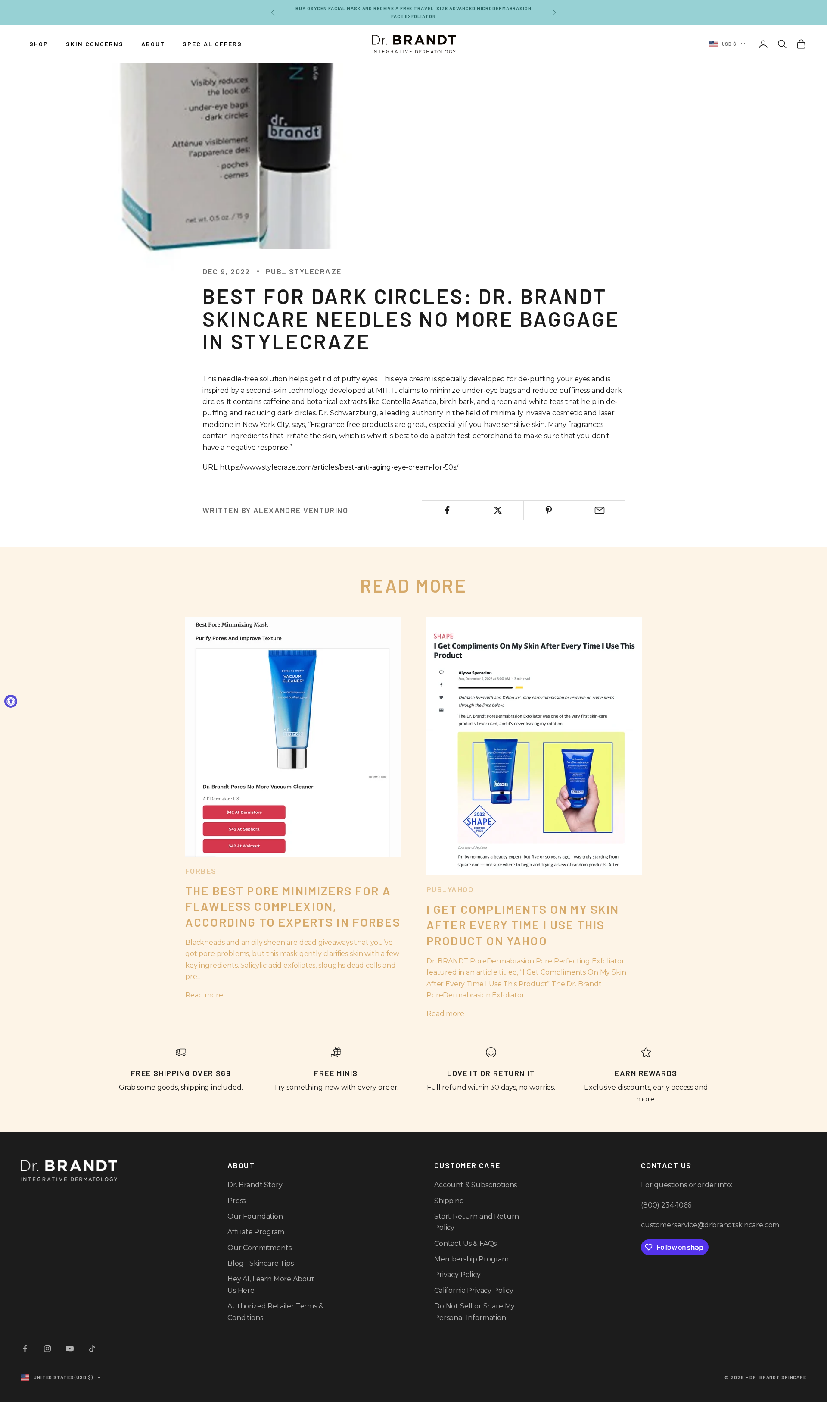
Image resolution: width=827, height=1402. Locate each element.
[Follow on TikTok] (92, 1348)
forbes (201, 870)
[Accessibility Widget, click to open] (10, 701)
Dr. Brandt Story (254, 1185)
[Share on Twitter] (498, 510)
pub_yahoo (449, 889)
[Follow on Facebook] (25, 1348)
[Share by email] (599, 510)
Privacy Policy (457, 1274)
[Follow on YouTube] (69, 1348)
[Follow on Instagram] (47, 1348)
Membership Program (471, 1259)
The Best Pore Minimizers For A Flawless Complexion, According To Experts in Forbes (293, 906)
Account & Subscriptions (475, 1185)
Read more (204, 995)
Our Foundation (255, 1216)
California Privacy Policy (473, 1290)
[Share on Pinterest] (549, 510)
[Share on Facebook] (447, 510)
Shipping (449, 1201)
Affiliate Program (255, 1232)
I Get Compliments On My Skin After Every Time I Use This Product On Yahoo (522, 924)
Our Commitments (259, 1248)
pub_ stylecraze (304, 271)
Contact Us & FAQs (465, 1243)
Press (236, 1201)
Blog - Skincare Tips (260, 1263)
